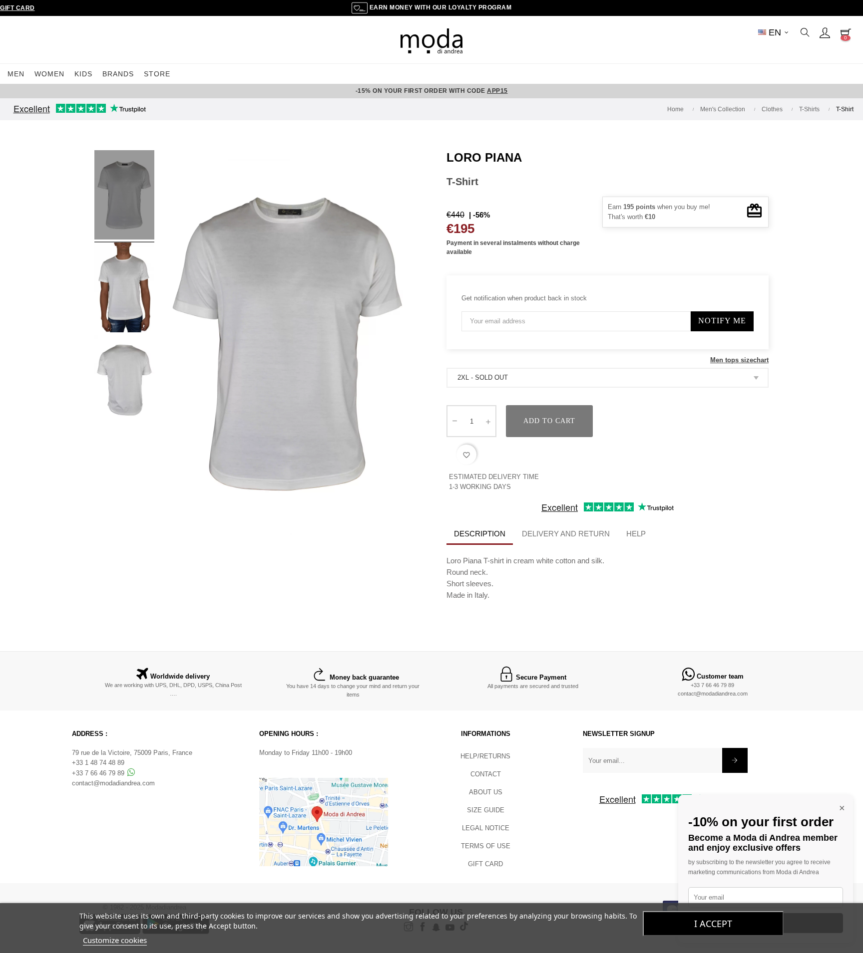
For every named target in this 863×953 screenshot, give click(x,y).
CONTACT (485, 774)
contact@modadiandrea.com (713, 694)
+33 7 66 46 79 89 (712, 685)
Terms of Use (485, 846)
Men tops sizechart (739, 360)
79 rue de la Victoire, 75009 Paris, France (132, 752)
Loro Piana (484, 157)
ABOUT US (485, 792)
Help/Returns (485, 756)
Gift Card (17, 7)
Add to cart (549, 421)
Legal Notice (485, 828)
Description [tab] (479, 533)
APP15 (497, 90)
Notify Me (722, 320)
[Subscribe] (735, 760)
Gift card (485, 864)
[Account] (825, 32)
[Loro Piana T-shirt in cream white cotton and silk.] (124, 196)
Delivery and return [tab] (566, 533)
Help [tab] (636, 533)
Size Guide (485, 810)
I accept (713, 924)
